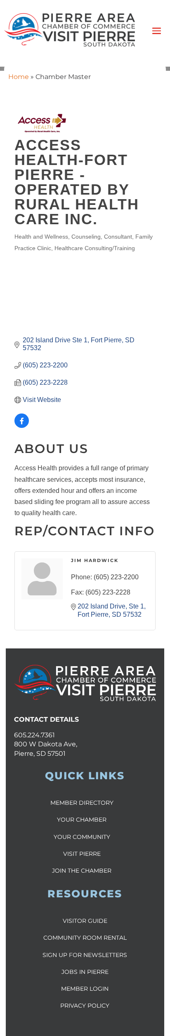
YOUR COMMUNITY (82, 837)
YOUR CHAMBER (81, 819)
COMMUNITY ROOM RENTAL (85, 937)
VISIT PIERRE (82, 853)
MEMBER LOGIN (85, 988)
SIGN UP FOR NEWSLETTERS (84, 955)
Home (18, 77)
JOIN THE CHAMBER (81, 870)
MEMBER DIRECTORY (81, 802)
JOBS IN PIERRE (85, 972)
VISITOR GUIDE (85, 921)
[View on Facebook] (21, 425)
